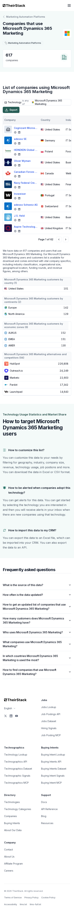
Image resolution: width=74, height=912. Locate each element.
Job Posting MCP (51, 735)
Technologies (12, 802)
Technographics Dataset (18, 768)
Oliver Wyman (22, 160)
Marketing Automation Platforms (25, 16)
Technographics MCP (16, 782)
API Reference (49, 809)
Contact (8, 849)
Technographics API (15, 761)
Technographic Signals (17, 775)
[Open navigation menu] (69, 5)
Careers (8, 870)
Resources (47, 823)
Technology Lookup (15, 754)
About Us (9, 856)
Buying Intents (12, 823)
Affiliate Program (13, 863)
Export (13, 109)
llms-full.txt (35, 904)
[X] (5, 716)
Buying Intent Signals (53, 775)
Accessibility (10, 904)
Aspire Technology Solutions (26, 226)
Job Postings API (50, 714)
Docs (44, 802)
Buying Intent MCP (51, 782)
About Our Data (13, 830)
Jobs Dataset (48, 721)
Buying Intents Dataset (53, 768)
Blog (43, 816)
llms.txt (23, 904)
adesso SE (20, 138)
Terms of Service (13, 897)
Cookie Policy (48, 897)
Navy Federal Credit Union (26, 182)
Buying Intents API (51, 761)
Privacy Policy (31, 897)
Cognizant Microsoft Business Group (26, 127)
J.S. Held (19, 215)
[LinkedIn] (11, 716)
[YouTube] (16, 716)
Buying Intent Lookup (53, 754)
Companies (10, 816)
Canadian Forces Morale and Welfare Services (26, 171)
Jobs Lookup (48, 707)
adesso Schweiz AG (26, 204)
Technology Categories (17, 809)
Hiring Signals (48, 728)
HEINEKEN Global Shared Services (26, 149)
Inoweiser (20, 193)
